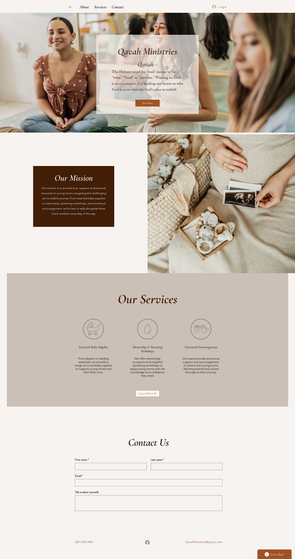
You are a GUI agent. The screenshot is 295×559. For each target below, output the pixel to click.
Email (79, 476)
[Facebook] (147, 542)
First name (82, 460)
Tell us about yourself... (87, 492)
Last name (157, 460)
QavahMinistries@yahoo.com (203, 542)
